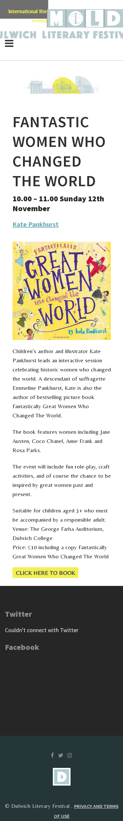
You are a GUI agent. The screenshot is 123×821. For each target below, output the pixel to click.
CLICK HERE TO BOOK (45, 572)
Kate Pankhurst (35, 224)
